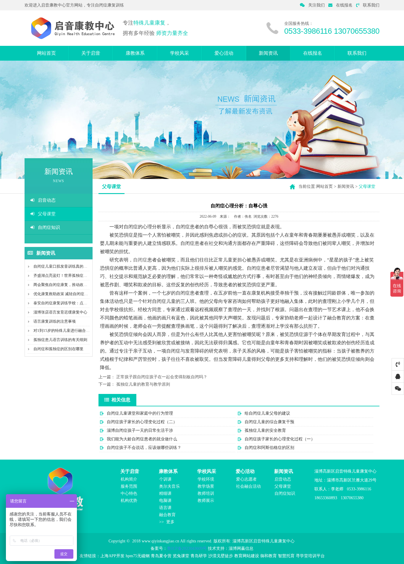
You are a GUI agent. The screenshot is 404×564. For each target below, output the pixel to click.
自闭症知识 (49, 227)
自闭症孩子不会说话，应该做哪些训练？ (144, 447)
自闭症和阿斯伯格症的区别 (269, 447)
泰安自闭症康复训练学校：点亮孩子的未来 (69, 303)
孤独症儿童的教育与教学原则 (143, 384)
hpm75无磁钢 (138, 556)
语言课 (165, 507)
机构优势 (129, 500)
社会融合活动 (248, 486)
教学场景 (206, 486)
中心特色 (129, 493)
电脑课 (165, 500)
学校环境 (206, 479)
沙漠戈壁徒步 (220, 556)
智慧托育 (286, 556)
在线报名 (344, 5)
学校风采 (179, 53)
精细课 (165, 493)
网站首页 (46, 53)
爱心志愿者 (246, 479)
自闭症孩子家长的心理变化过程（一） (280, 439)
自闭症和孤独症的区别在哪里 (58, 349)
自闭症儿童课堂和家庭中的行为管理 (140, 413)
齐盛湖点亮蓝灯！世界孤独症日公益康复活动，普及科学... (82, 275)
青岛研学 (198, 556)
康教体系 (135, 53)
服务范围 (129, 486)
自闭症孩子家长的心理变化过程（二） (142, 422)
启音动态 (47, 200)
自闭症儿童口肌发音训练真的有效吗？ (66, 266)
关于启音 (90, 53)
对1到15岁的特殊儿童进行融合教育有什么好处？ (75, 330)
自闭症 (140, 259)
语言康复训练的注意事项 (54, 321)
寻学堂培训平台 (310, 556)
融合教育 (167, 515)
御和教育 (268, 556)
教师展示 (206, 500)
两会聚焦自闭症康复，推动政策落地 (64, 284)
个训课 (165, 479)
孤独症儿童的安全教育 (265, 430)
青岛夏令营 (161, 556)
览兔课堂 (181, 556)
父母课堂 (47, 213)
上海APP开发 (112, 556)
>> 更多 (166, 522)
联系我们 (371, 5)
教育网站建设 (246, 556)
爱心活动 (223, 53)
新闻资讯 (268, 53)
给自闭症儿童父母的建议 (267, 413)
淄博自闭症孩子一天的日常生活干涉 (140, 430)
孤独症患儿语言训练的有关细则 (60, 339)
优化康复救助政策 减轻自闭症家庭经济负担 (70, 294)
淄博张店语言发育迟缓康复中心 (60, 312)
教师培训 (206, 493)
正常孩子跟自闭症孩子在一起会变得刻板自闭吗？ (161, 377)
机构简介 (129, 479)
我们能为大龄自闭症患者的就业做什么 (142, 439)
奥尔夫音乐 (169, 486)
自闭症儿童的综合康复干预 (269, 422)
